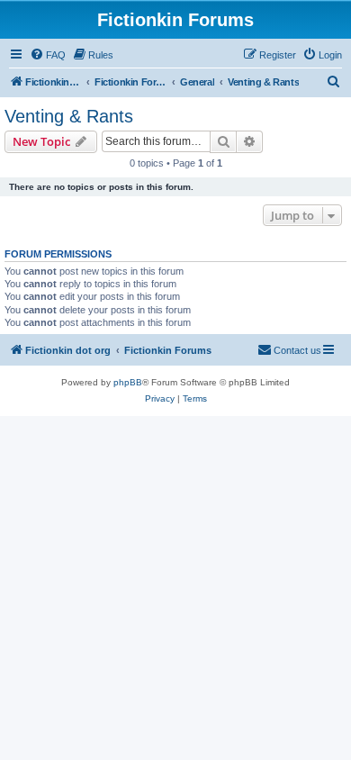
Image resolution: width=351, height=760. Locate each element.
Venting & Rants (68, 116)
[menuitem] (48, 55)
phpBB (127, 382)
